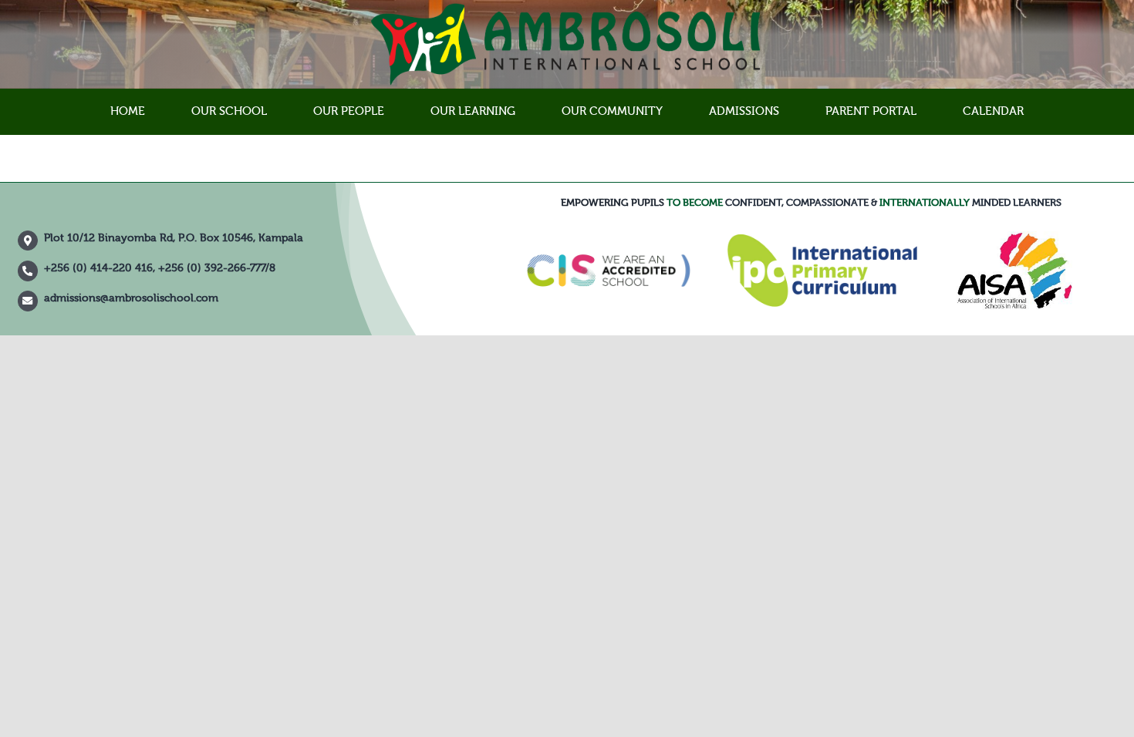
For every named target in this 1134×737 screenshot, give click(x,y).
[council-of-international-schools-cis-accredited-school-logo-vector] (609, 229)
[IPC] (822, 240)
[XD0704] (1014, 237)
